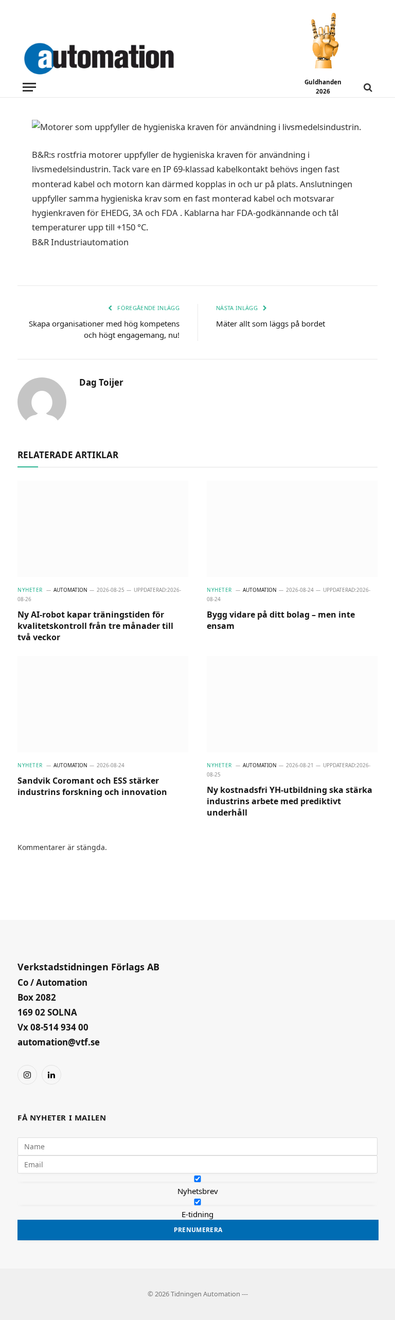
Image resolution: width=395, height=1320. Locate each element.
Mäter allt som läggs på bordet (270, 323)
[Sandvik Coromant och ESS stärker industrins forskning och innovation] (102, 704)
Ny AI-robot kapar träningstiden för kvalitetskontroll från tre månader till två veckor (95, 626)
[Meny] (29, 87)
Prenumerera (198, 1229)
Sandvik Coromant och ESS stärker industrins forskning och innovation (92, 786)
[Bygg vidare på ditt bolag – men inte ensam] (292, 529)
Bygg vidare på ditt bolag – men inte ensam (281, 620)
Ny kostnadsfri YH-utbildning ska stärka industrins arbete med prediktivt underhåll (289, 801)
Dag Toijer (101, 382)
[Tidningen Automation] (114, 56)
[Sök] (367, 87)
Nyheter (30, 589)
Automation (70, 589)
